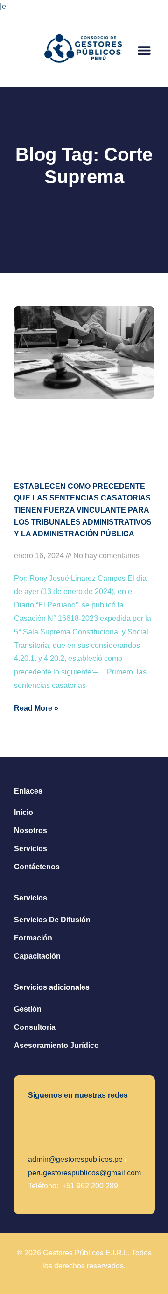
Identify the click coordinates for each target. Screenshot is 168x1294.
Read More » (36, 708)
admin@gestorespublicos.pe (75, 1159)
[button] (143, 50)
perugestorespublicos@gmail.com (84, 1173)
